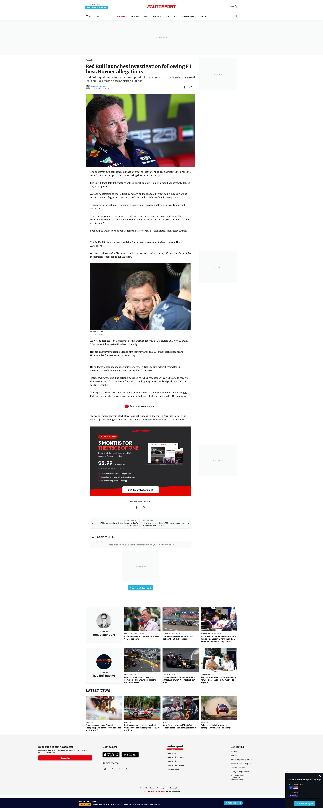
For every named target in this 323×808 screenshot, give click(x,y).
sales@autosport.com (240, 772)
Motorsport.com (173, 761)
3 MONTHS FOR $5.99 (96, 7)
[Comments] (191, 87)
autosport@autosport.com (242, 759)
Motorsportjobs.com (175, 757)
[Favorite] (185, 87)
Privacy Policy (175, 788)
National (157, 16)
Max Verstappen (120, 340)
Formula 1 (121, 16)
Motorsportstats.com (175, 765)
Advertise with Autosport (241, 764)
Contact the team (238, 768)
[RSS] (126, 769)
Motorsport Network (156, 791)
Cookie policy (162, 788)
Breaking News (188, 16)
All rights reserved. (174, 791)
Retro (203, 16)
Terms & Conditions (147, 788)
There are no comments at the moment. (141, 544)
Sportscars (171, 16)
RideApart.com (173, 769)
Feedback (235, 751)
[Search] (236, 16)
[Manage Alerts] (143, 507)
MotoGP (135, 16)
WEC (146, 16)
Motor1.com (171, 753)
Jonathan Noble (98, 86)
